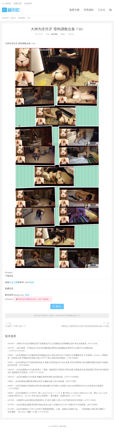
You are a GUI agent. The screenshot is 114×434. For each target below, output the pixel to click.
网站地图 (63, 426)
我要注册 (18, 3)
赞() (58, 306)
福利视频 (54, 34)
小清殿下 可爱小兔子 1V (15, 326)
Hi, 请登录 (6, 3)
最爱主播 (74, 9)
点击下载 (13, 282)
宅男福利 (89, 9)
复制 (32, 282)
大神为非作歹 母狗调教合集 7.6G (57, 29)
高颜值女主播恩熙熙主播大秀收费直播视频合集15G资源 (85, 326)
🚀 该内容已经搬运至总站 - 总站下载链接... (33, 299)
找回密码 (28, 3)
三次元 (101, 9)
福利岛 (11, 10)
